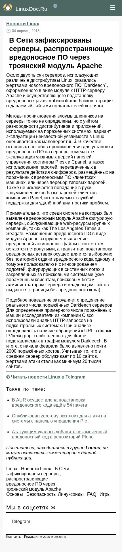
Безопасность (41, 494)
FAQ (91, 494)
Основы (14, 494)
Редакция (31, 537)
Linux (11, 468)
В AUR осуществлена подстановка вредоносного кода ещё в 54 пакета (49, 402)
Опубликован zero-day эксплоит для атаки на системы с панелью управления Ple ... (59, 418)
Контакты (14, 537)
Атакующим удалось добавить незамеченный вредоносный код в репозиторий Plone (59, 434)
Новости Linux (22, 23)
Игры (105, 494)
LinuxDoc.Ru (31, 9)
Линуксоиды (71, 494)
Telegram (20, 521)
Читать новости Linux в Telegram (48, 377)
